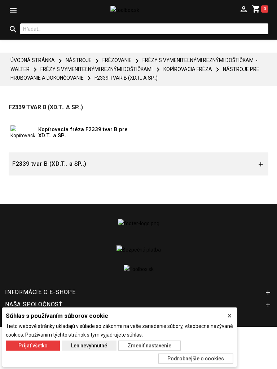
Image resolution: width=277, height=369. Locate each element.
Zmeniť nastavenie (149, 345)
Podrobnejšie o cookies (195, 358)
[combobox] (144, 28)
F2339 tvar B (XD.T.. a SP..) (49, 163)
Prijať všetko (33, 345)
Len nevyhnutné (89, 345)
